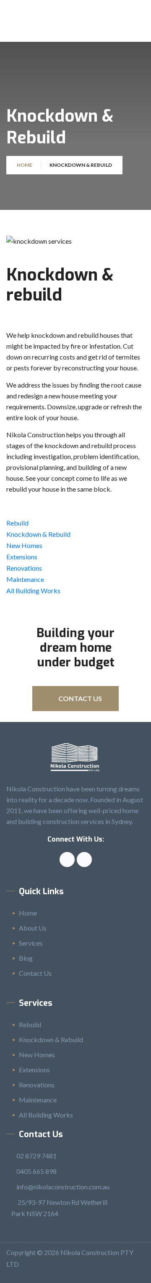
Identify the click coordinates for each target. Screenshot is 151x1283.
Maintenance (25, 579)
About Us (33, 928)
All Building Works (33, 590)
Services (31, 943)
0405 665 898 (36, 1171)
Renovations (24, 568)
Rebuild (17, 523)
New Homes (24, 545)
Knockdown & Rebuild (38, 534)
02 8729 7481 (36, 1156)
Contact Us (35, 973)
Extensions (21, 557)
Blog (26, 958)
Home (24, 165)
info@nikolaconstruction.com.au (62, 1187)
